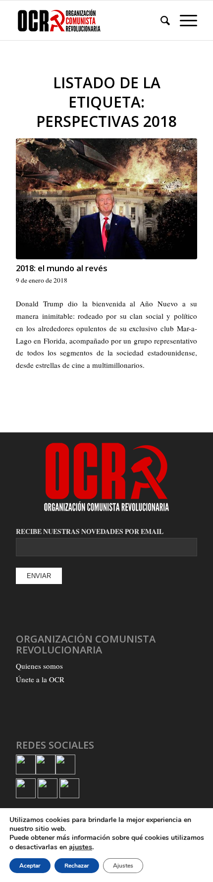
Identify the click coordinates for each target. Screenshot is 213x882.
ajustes (80, 846)
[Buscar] (160, 20)
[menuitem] (160, 20)
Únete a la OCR (40, 679)
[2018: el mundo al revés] (106, 198)
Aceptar (30, 866)
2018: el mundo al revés (61, 268)
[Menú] (183, 20)
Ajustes (123, 866)
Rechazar (76, 866)
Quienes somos (39, 666)
